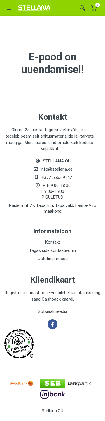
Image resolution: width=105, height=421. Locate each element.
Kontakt (52, 242)
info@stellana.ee (57, 169)
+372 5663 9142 (56, 177)
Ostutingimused (53, 258)
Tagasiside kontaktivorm (52, 250)
